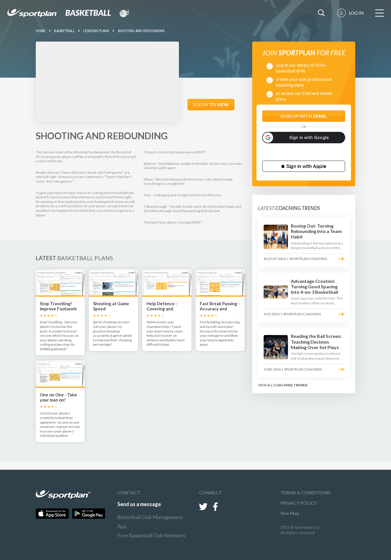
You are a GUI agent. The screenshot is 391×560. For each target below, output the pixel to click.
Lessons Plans (96, 31)
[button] (303, 166)
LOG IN (356, 12)
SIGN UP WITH (304, 116)
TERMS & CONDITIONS (306, 492)
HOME (41, 31)
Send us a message (139, 504)
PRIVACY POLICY (299, 503)
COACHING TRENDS (290, 385)
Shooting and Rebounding (141, 31)
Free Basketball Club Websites (151, 535)
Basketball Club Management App (150, 521)
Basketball (64, 31)
